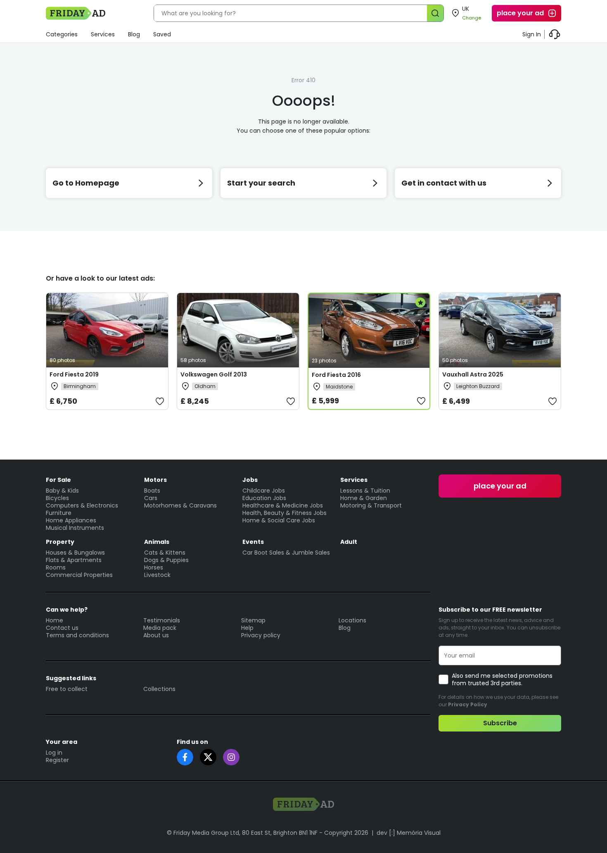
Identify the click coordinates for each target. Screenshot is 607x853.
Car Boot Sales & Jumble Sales (286, 552)
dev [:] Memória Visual (409, 833)
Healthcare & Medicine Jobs (282, 505)
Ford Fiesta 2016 (336, 375)
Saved (162, 34)
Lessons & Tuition (365, 490)
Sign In (531, 34)
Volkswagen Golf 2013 (213, 374)
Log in (54, 752)
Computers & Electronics (82, 505)
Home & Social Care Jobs (278, 520)
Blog (134, 34)
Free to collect (67, 689)
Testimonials (161, 620)
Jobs (250, 480)
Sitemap (253, 620)
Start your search (261, 183)
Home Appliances (71, 520)
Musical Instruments (75, 527)
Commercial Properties (79, 575)
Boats (152, 490)
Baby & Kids (62, 490)
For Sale (58, 480)
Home (54, 620)
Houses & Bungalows (75, 552)
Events (253, 542)
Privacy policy (260, 635)
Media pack (159, 628)
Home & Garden (363, 498)
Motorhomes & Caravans (180, 505)
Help (247, 628)
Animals (156, 542)
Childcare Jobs (263, 490)
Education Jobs (264, 498)
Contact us (62, 628)
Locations (352, 620)
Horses (153, 567)
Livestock (157, 575)
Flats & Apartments (74, 560)
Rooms (56, 567)
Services (103, 34)
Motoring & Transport (371, 505)
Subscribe (500, 723)
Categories (62, 34)
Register (57, 760)
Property (60, 542)
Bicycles (57, 498)
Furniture (58, 513)
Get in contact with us (443, 183)
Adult (348, 542)
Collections (159, 689)
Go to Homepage (85, 183)
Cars (150, 498)
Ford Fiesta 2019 (74, 374)
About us (156, 635)
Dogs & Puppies (166, 560)
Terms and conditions (77, 635)
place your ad (520, 13)
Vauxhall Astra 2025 (472, 374)
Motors (155, 480)
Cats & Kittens (164, 552)
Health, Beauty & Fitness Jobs (284, 513)
